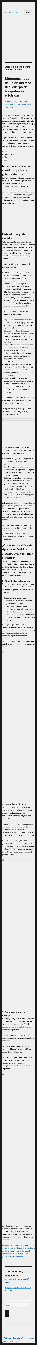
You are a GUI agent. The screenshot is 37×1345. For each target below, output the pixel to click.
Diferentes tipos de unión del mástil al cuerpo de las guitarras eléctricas (18, 87)
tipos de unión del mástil (20, 1251)
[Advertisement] (18, 42)
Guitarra (21, 1245)
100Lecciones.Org (14, 1338)
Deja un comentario (17, 1257)
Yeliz (4, 1245)
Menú (28, 12)
